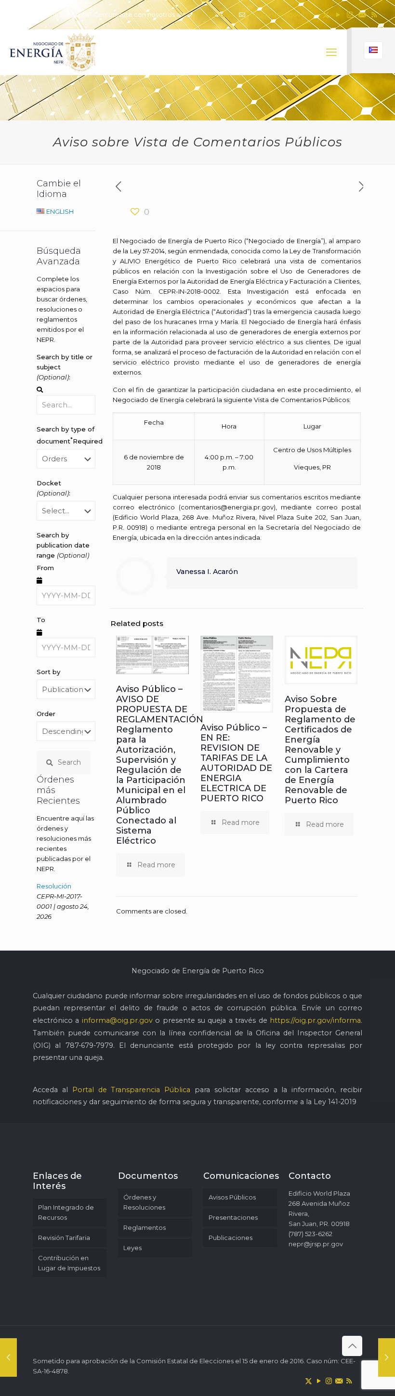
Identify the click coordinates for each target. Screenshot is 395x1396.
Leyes (132, 1248)
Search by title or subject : (64, 367)
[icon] (362, 14)
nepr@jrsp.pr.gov (273, 14)
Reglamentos (144, 1227)
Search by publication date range (63, 545)
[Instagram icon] (350, 14)
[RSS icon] (374, 14)
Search (69, 762)
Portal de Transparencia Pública (131, 1089)
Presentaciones (233, 1217)
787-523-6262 (214, 14)
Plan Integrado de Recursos (66, 1212)
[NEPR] (53, 52)
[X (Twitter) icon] (325, 14)
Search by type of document (66, 435)
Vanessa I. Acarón (207, 571)
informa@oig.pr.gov (117, 1020)
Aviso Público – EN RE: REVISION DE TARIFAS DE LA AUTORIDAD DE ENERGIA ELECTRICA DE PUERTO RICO (236, 763)
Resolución (54, 886)
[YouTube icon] (338, 14)
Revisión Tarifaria (64, 1237)
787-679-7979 (89, 1045)
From (45, 568)
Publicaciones (230, 1237)
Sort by (48, 672)
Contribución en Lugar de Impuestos (69, 1263)
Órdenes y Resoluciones (144, 1202)
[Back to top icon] (352, 1346)
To (41, 620)
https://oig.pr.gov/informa (315, 1020)
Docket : (53, 488)
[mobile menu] (331, 52)
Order (46, 714)
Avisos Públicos (232, 1197)
